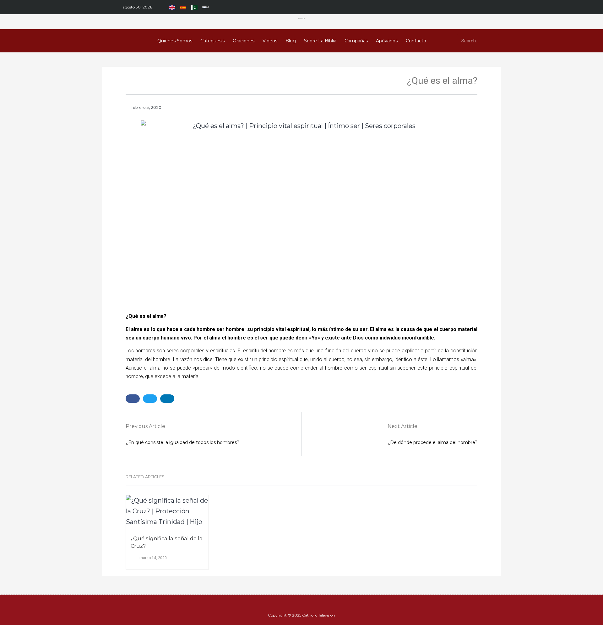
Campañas (356, 41)
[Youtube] (416, 7)
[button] (133, 399)
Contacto (416, 41)
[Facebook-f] (405, 7)
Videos (270, 41)
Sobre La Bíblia (320, 41)
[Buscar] (492, 40)
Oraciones (243, 41)
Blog (290, 41)
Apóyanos (387, 41)
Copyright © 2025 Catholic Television (301, 615)
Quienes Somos (174, 41)
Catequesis (212, 41)
